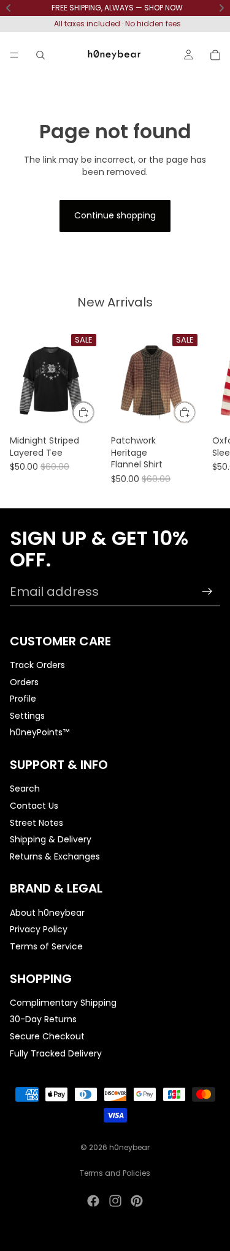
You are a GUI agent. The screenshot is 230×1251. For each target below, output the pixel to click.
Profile (23, 698)
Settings (27, 715)
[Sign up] (207, 591)
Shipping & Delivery (50, 839)
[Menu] (14, 55)
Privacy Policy (38, 929)
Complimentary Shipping (63, 1002)
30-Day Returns (43, 1019)
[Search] (40, 55)
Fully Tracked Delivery (56, 1053)
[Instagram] (115, 1200)
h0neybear (129, 1147)
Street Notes (36, 822)
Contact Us (34, 805)
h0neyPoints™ (39, 732)
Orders (24, 681)
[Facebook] (93, 1200)
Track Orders (37, 665)
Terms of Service (46, 946)
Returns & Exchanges (55, 856)
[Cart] (215, 55)
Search (25, 788)
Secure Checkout (47, 1036)
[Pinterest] (136, 1200)
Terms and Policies (115, 1173)
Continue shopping (115, 215)
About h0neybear (47, 912)
